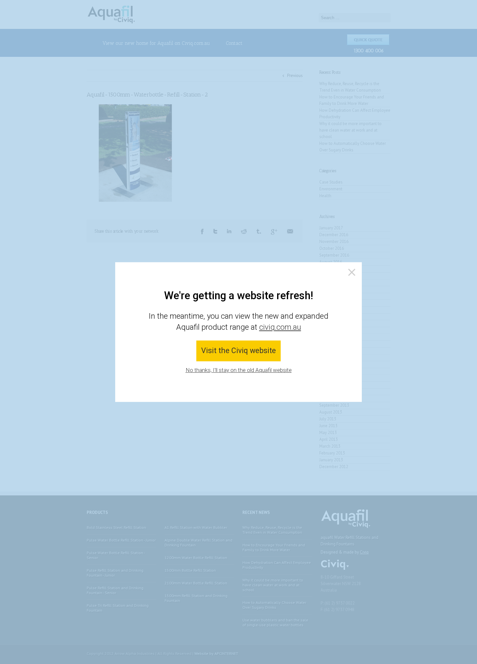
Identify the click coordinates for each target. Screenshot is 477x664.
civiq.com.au (280, 327)
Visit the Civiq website (238, 351)
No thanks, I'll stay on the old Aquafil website (239, 370)
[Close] (351, 272)
